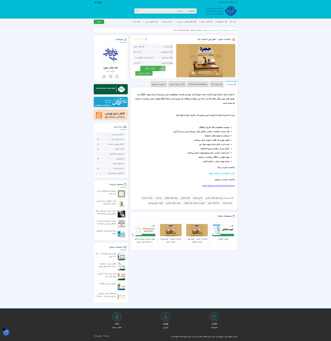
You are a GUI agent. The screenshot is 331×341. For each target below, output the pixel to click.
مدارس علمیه (167, 21)
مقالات (99, 21)
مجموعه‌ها (220, 21)
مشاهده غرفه (110, 71)
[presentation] (133, 234)
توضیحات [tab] (229, 84)
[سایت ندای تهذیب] (111, 102)
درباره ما (106, 336)
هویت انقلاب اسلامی (173, 203)
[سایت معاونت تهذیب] (111, 89)
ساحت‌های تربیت (151, 21)
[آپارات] (95, 2)
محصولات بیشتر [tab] (176, 84)
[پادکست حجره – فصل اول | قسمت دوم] (171, 230)
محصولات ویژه (118, 163)
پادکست (158, 198)
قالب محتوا (205, 21)
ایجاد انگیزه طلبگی (171, 198)
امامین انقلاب (197, 198)
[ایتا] (98, 2)
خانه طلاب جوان (139, 46)
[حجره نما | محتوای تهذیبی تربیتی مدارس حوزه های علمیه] (220, 11)
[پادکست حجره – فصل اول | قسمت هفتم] (197, 230)
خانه (231, 21)
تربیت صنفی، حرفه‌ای (210, 30)
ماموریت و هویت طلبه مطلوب (194, 203)
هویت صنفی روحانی (156, 203)
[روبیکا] (101, 2)
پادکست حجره (147, 198)
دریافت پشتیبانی (144, 73)
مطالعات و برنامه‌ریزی (115, 173)
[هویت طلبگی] (223, 230)
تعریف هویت (227, 203)
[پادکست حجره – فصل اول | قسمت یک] (205, 60)
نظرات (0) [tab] (215, 84)
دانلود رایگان (150, 68)
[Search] (137, 11)
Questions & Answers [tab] (198, 84)
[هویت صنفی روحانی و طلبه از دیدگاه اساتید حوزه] (145, 230)
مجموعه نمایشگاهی (116, 154)
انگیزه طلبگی (185, 198)
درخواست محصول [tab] (159, 84)
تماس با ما (137, 21)
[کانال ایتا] (111, 115)
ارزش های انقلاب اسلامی (214, 198)
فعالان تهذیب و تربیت (185, 21)
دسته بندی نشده (117, 134)
